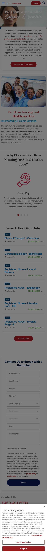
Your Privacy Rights (23, 542)
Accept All (23, 549)
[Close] (44, 506)
